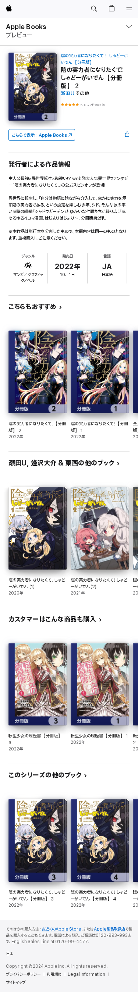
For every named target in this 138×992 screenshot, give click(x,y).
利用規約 (54, 974)
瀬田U (67, 93)
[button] (94, 9)
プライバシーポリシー (23, 974)
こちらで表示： (39, 135)
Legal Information (86, 974)
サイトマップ (15, 982)
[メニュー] (129, 9)
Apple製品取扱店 (109, 929)
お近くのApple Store (61, 929)
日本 (9, 953)
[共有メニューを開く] (127, 135)
